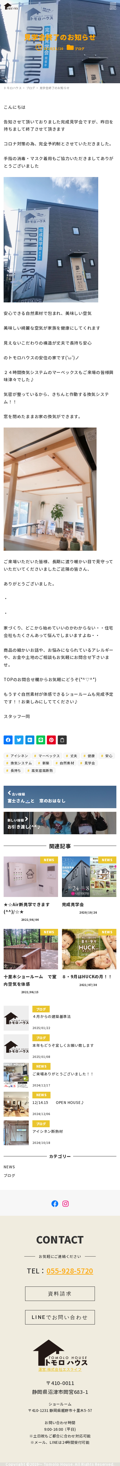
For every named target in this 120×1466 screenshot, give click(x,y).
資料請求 (60, 1293)
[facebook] (54, 1203)
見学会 (89, 762)
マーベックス (48, 755)
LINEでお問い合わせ (60, 1317)
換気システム (20, 762)
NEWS (9, 1166)
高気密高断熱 (42, 770)
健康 (91, 755)
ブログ (80, 48)
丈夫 (73, 755)
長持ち (15, 770)
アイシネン (18, 755)
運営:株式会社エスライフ (60, 1369)
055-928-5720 (70, 1270)
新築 (45, 762)
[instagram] (66, 1203)
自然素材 (66, 762)
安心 (108, 755)
